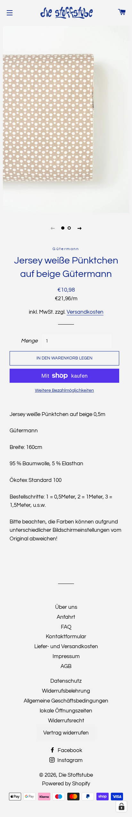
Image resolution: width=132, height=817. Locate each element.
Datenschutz (66, 681)
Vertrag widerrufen (66, 733)
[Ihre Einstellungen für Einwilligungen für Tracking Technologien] (121, 806)
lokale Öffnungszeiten (66, 711)
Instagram (69, 760)
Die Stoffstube (76, 775)
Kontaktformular (66, 637)
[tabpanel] (66, 118)
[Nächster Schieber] (79, 228)
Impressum (66, 656)
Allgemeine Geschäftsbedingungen (66, 701)
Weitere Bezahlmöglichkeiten (64, 390)
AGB (66, 666)
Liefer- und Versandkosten (66, 646)
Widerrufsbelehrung (66, 691)
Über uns (66, 607)
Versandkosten (85, 312)
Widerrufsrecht (66, 721)
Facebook (69, 750)
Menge (29, 341)
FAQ (66, 627)
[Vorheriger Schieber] (52, 228)
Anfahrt (66, 617)
